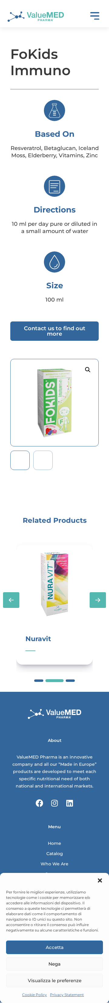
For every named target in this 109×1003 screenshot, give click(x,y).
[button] (100, 880)
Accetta (55, 947)
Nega (54, 964)
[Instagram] (54, 803)
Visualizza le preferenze (54, 980)
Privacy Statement (67, 994)
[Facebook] (39, 803)
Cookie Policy (34, 994)
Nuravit (38, 639)
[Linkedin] (69, 803)
